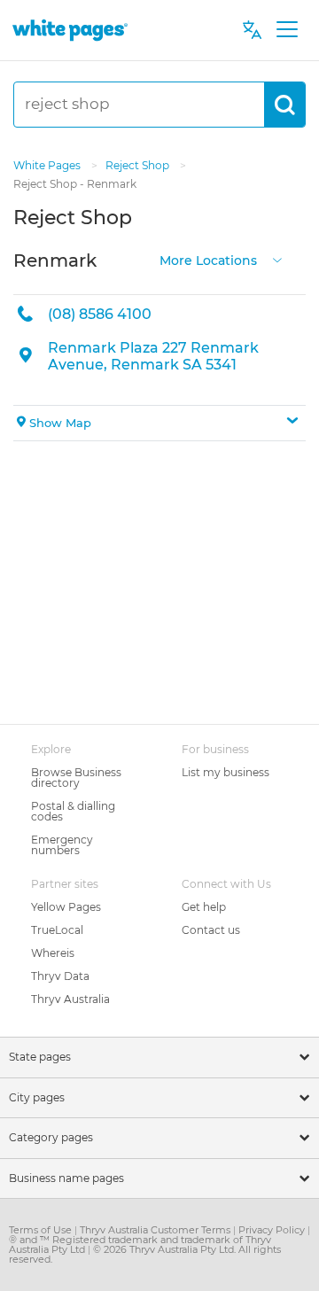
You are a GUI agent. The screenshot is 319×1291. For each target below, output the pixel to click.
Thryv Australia (70, 999)
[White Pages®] (70, 30)
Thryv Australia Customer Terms (156, 1230)
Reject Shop (138, 165)
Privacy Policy (272, 1230)
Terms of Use (41, 1230)
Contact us (211, 930)
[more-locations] (277, 258)
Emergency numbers (62, 845)
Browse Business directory (76, 777)
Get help (204, 907)
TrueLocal (57, 930)
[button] (159, 423)
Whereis (52, 953)
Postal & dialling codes (73, 811)
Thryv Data (60, 976)
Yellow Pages (66, 907)
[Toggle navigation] (287, 30)
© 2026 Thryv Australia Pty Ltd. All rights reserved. (145, 1254)
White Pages (48, 165)
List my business (225, 772)
